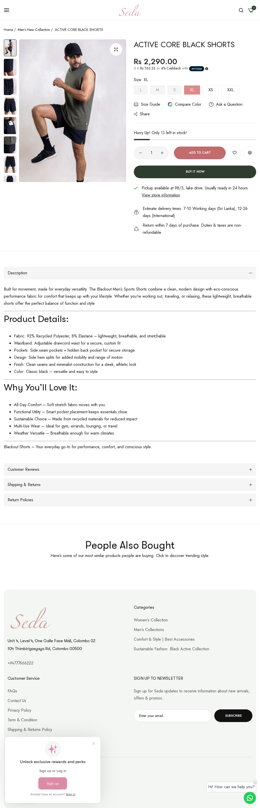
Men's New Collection (34, 29)
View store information (161, 195)
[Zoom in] (116, 49)
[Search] (241, 10)
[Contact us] (250, 798)
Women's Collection (151, 620)
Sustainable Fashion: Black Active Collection (171, 649)
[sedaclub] (130, 10)
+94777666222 (21, 663)
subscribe (233, 715)
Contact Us (17, 701)
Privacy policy (19, 710)
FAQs (12, 691)
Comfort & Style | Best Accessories (164, 639)
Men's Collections (149, 630)
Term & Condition (22, 720)
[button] (234, 153)
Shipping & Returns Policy (30, 729)
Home (8, 29)
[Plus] (162, 152)
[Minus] (140, 152)
